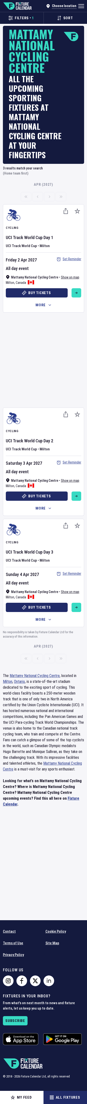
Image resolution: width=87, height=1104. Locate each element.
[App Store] (20, 1039)
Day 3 (48, 552)
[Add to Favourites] (77, 211)
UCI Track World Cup (24, 237)
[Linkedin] (49, 980)
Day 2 (48, 441)
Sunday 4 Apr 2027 (22, 574)
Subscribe (15, 1021)
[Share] (66, 211)
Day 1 (48, 237)
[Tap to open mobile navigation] (81, 6)
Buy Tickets (39, 293)
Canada (21, 283)
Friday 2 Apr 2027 (21, 259)
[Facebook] (21, 980)
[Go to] (76, 292)
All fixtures (68, 1097)
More (41, 305)
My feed (24, 1097)
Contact (9, 931)
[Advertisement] (43, 359)
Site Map (52, 943)
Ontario (19, 681)
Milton (10, 283)
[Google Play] (62, 1039)
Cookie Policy (55, 931)
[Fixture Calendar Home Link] (17, 6)
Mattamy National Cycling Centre (35, 675)
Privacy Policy (13, 955)
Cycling (12, 228)
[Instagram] (8, 980)
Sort (68, 18)
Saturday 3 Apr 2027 (24, 463)
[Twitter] (35, 980)
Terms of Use (13, 943)
